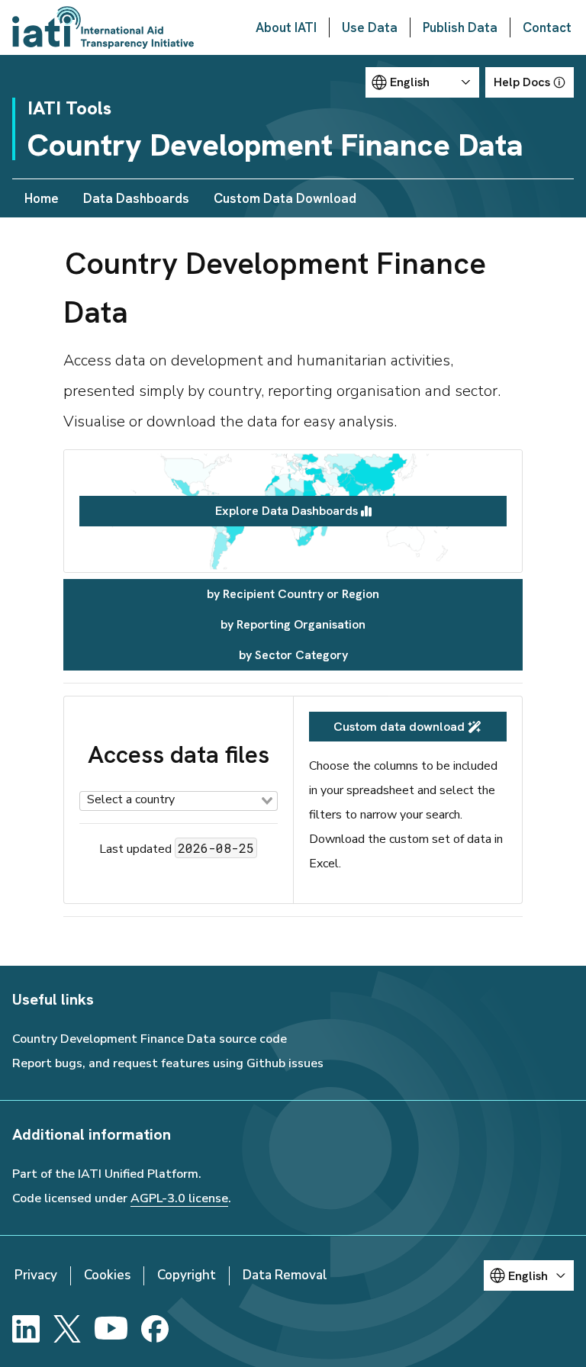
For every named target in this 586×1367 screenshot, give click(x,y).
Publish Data (460, 27)
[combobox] (178, 801)
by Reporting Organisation (293, 624)
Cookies (107, 1275)
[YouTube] (111, 1329)
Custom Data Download (285, 198)
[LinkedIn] (26, 1329)
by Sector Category (293, 655)
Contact (547, 27)
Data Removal (285, 1275)
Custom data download (399, 727)
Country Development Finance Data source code (149, 1039)
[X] (67, 1329)
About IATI (286, 27)
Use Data (370, 27)
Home (41, 198)
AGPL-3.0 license (179, 1198)
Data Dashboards (136, 198)
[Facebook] (155, 1329)
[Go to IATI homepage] (103, 27)
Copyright (186, 1275)
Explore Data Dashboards (286, 511)
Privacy (35, 1275)
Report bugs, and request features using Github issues (168, 1063)
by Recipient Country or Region (293, 594)
